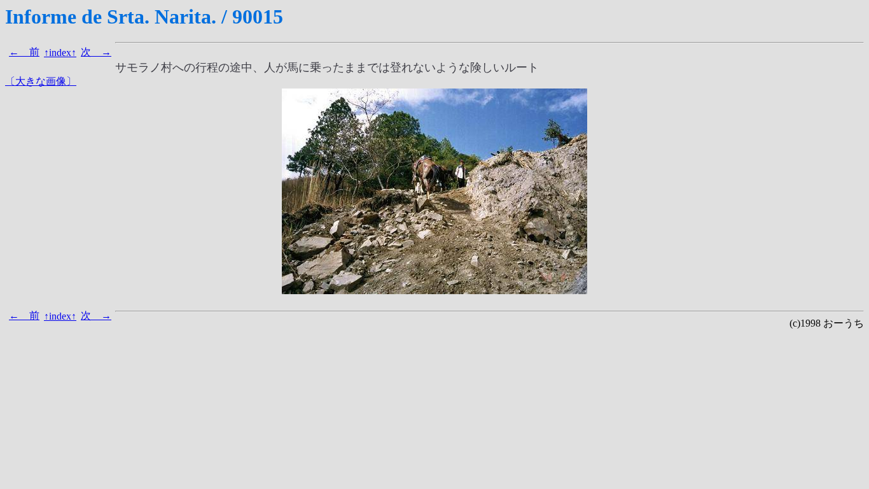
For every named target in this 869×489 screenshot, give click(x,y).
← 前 (24, 51)
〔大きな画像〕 (40, 81)
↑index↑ (60, 52)
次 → (96, 51)
